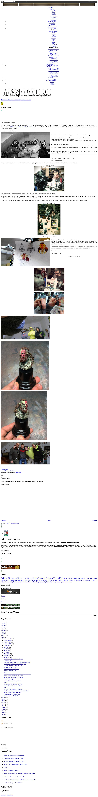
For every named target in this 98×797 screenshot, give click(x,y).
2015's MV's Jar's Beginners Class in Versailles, (21, 126)
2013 (3, 701)
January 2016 (7, 657)
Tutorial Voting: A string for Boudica (12, 692)
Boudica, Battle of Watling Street (12, 694)
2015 (3, 697)
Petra (53, 43)
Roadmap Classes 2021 (52, 65)
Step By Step (53, 16)
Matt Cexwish (53, 61)
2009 (3, 707)
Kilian (53, 40)
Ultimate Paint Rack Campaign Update (13, 665)
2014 (3, 699)
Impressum (3, 795)
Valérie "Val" (53, 58)
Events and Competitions (27, 578)
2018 (3, 633)
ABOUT (50, 25)
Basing (53, 13)
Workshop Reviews (52, 66)
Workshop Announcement (16, 580)
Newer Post (3, 520)
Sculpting (53, 17)
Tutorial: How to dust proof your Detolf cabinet (15, 764)
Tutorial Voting (9, 582)
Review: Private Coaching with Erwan (16, 100)
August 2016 (7, 645)
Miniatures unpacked (34, 580)
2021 (3, 628)
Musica (22, 582)
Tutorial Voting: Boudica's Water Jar (12, 680)
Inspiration (53, 20)
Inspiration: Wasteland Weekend (11, 669)
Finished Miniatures (9, 578)
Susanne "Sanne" (53, 57)
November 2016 (8, 640)
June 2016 (6, 648)
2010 (3, 706)
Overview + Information (53, 68)
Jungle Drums (65, 580)
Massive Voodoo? (52, 27)
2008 (3, 709)
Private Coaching (53, 73)
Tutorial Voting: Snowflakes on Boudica (13, 675)
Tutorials (52, 9)
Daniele (54, 34)
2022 (3, 627)
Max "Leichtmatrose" (53, 56)
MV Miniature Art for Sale (10, 667)
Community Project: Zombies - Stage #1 (13, 659)
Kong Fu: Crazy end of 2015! (11, 695)
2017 (3, 635)
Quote (56, 580)
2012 (3, 702)
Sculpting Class (53, 75)
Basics (53, 12)
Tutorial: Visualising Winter (10, 670)
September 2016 (8, 643)
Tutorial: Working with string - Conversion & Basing (16, 690)
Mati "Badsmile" (54, 60)
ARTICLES (51, 7)
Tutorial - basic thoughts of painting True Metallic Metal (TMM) (19, 773)
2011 (3, 704)
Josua (53, 39)
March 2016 (7, 654)
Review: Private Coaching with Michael (13, 685)
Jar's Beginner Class (53, 69)
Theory (53, 10)
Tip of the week (17, 582)
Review (78, 580)
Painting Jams (52, 23)
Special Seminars (53, 76)
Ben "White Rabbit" (53, 62)
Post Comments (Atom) (13, 523)
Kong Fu (51, 580)
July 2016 (6, 647)
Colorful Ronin (7, 660)
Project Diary (49, 582)
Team (34, 582)
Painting (54, 14)
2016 (3, 637)
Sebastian (53, 46)
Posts (4, 721)
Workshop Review (71, 578)
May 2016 (6, 650)
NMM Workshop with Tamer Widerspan (13, 758)
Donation (52, 82)
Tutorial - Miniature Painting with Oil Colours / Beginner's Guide (19, 779)
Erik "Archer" (53, 53)
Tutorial (56, 578)
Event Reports (52, 79)
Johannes (53, 38)
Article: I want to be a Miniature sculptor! (14, 776)
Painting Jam (83, 580)
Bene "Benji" (53, 54)
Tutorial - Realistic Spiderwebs (11, 770)
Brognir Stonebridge (9, 679)
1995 (3, 712)
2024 (3, 623)
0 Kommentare (4, 469)
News (60, 580)
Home (49, 520)
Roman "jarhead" (53, 31)
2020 (3, 630)
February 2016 (7, 655)
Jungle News (44, 580)
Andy (53, 32)
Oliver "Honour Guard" (53, 49)
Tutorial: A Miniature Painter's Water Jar (13, 677)
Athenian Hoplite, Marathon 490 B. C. (13, 684)
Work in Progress (45, 578)
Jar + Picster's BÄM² (54, 72)
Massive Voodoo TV (92, 580)
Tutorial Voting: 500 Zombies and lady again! (15, 664)
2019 (3, 632)
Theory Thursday (62, 582)
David (53, 35)
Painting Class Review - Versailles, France (14, 761)
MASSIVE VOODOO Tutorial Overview (14, 755)
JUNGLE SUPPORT (50, 80)
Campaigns (39, 582)
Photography (54, 18)
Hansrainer (53, 36)
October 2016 (7, 642)
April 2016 (6, 652)
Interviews (52, 24)
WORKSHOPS (50, 64)
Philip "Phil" (54, 45)
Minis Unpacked (52, 21)
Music (62, 578)
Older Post (94, 520)
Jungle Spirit (73, 580)
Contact (52, 83)
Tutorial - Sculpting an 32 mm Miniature (13, 783)
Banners (52, 84)
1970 (3, 714)
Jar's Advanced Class (54, 71)
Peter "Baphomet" (53, 51)
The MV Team (52, 28)
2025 (3, 622)
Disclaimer (10, 795)
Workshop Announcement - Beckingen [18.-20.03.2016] (17, 674)
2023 (3, 625)
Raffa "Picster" (53, 50)
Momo (53, 42)
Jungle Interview (29, 582)
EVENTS (50, 77)
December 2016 (8, 638)
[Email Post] (2, 475)
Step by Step (88, 578)
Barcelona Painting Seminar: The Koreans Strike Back (17, 662)
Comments (5, 723)
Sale (26, 580)
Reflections (69, 582)
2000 (3, 711)
